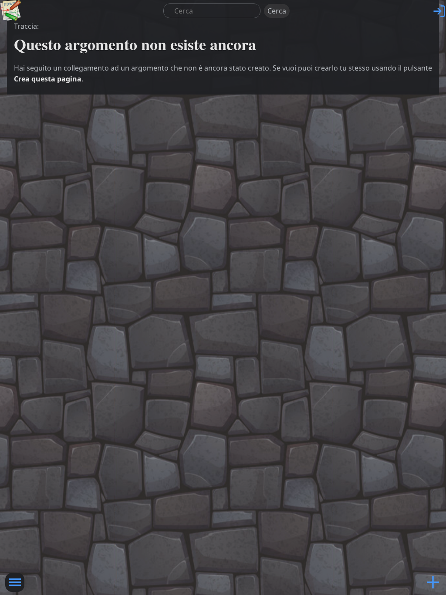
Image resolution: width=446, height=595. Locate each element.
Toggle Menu (15, 582)
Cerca (276, 11)
